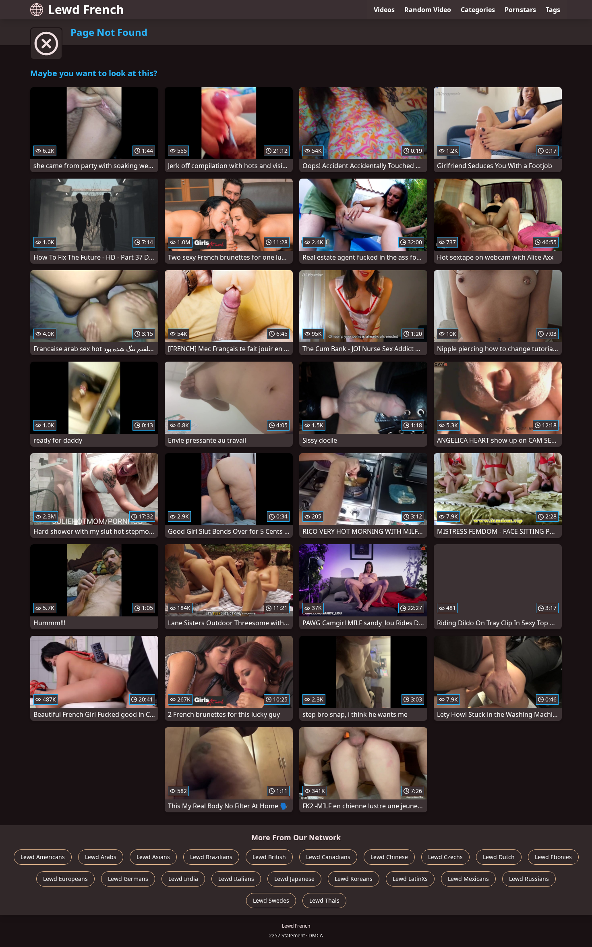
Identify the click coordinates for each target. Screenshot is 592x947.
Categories (478, 9)
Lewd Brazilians (211, 857)
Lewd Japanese (294, 878)
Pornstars (520, 9)
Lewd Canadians (328, 857)
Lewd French (86, 9)
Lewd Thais (324, 900)
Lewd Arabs (100, 857)
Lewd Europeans (65, 878)
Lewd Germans (128, 878)
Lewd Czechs (445, 857)
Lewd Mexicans (468, 878)
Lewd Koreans (354, 878)
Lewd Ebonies (553, 857)
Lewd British (269, 857)
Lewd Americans (43, 857)
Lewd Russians (529, 878)
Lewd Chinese (389, 857)
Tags (553, 9)
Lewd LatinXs (410, 878)
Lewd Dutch (499, 857)
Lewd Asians (153, 857)
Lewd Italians (236, 878)
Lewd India (183, 878)
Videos (384, 9)
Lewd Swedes (271, 900)
